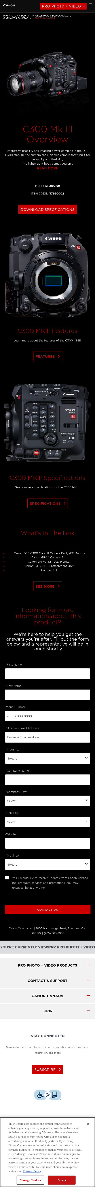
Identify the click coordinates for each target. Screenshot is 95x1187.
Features (49, 356)
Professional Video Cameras (50, 16)
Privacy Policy (32, 1171)
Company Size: (16, 792)
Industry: (12, 749)
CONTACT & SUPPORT (47, 981)
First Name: (14, 664)
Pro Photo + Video (61, 6)
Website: (10, 834)
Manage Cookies (30, 1180)
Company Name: (17, 770)
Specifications (48, 503)
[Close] (88, 1124)
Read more (47, 168)
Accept (61, 1180)
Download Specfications (47, 209)
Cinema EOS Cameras (15, 18)
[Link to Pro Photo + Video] (9, 4)
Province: (12, 855)
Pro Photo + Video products (47, 965)
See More (48, 586)
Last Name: (14, 686)
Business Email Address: (22, 728)
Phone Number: (15, 707)
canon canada (47, 996)
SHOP (47, 1011)
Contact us (47, 909)
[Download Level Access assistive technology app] (47, 1095)
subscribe (48, 1069)
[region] (47, 1152)
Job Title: (12, 813)
